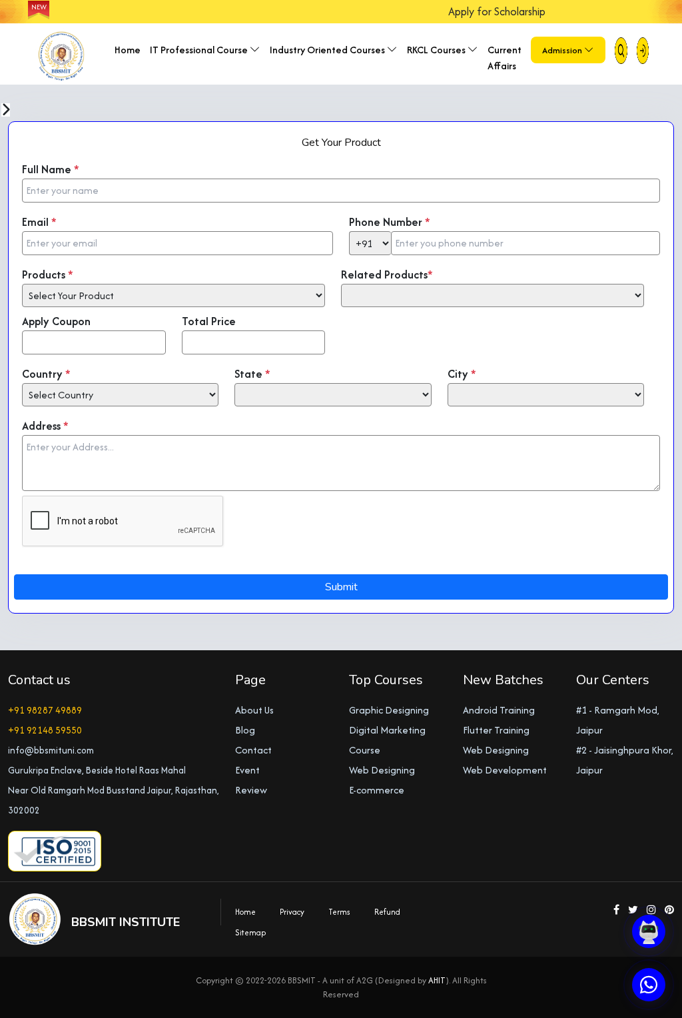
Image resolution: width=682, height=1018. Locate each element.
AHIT (437, 980)
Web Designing (382, 770)
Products (47, 274)
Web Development (505, 770)
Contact (253, 750)
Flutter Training (496, 730)
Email (39, 222)
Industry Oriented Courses (328, 50)
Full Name (50, 169)
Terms (339, 911)
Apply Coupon (56, 321)
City (462, 374)
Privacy (292, 911)
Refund (387, 911)
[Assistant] (648, 931)
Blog (245, 730)
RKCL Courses (437, 50)
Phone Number (389, 222)
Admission (563, 50)
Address (45, 426)
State (252, 374)
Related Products (387, 274)
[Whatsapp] (648, 984)
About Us (254, 710)
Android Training (499, 710)
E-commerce (376, 790)
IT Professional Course (200, 50)
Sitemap (250, 932)
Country (46, 374)
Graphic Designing (389, 710)
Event (247, 770)
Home (128, 50)
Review (251, 790)
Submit (341, 587)
